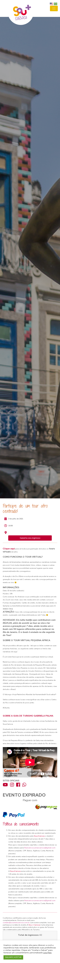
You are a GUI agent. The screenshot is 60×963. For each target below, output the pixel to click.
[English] (52, 3)
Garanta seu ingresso (30, 538)
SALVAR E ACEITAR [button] (13, 957)
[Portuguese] (56, 3)
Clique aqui (9, 548)
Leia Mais (47, 952)
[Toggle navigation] (54, 8)
